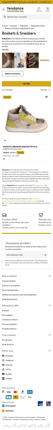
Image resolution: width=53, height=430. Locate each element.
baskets (7, 203)
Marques (13, 26)
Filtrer (26, 84)
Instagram (9, 360)
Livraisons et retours (10, 319)
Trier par (43, 90)
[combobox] (26, 16)
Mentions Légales (40, 419)
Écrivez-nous (7, 340)
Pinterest (8, 365)
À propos (5, 310)
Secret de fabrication (10, 290)
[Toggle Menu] (3, 9)
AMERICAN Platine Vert (12, 149)
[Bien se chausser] (49, 275)
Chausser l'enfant (9, 281)
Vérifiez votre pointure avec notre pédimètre (19, 295)
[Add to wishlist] (46, 96)
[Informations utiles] (49, 305)
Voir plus (5, 49)
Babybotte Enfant (38, 26)
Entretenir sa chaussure (11, 285)
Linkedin (8, 378)
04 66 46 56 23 (7, 344)
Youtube (8, 374)
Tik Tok (8, 369)
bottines (23, 201)
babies (29, 201)
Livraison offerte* (10, 219)
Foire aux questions (9, 324)
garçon (40, 185)
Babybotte (24, 26)
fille (35, 185)
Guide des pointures (9, 299)
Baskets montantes (12, 74)
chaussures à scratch (13, 201)
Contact (39, 11)
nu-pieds (35, 201)
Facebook (9, 356)
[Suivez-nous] (49, 350)
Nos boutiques (7, 315)
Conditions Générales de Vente (23, 419)
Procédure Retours (9, 329)
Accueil (5, 26)
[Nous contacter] (49, 334)
